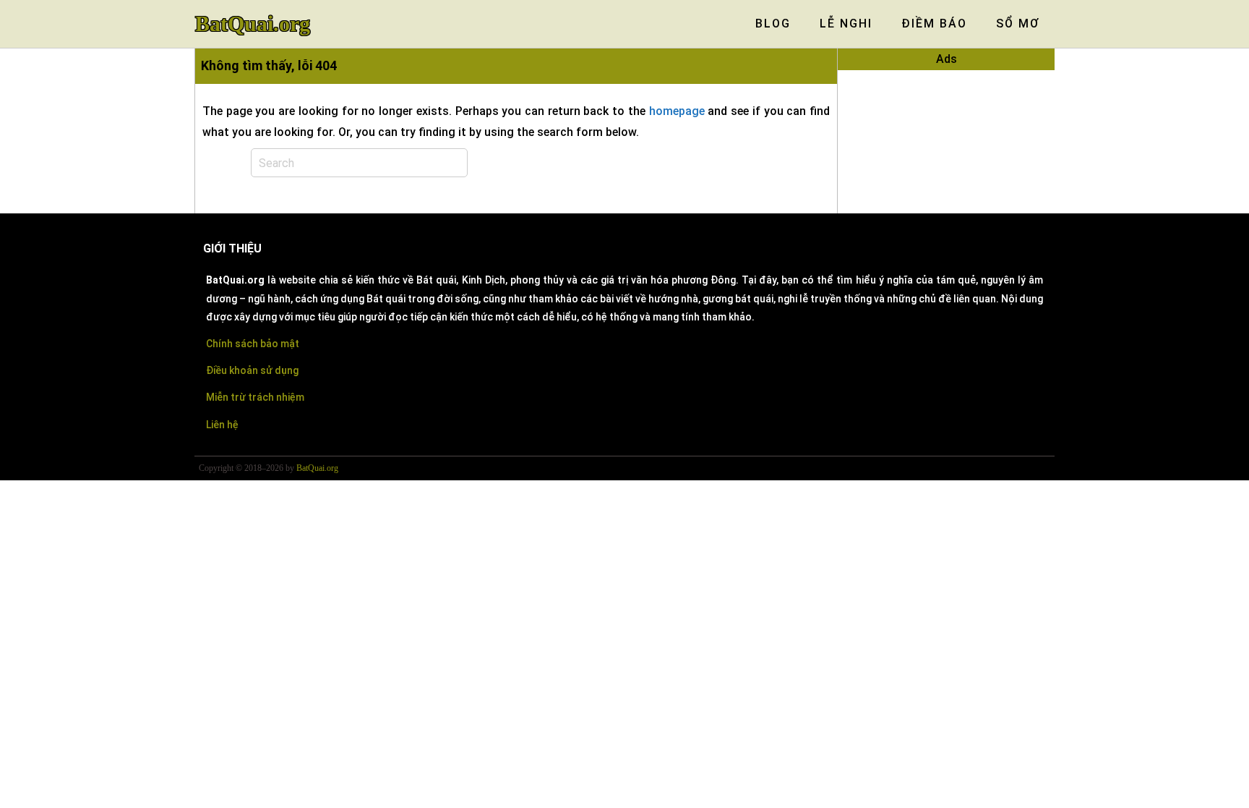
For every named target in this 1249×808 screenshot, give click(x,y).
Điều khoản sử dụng (252, 370)
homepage (677, 111)
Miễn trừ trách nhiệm (255, 397)
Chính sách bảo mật (252, 343)
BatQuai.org (252, 24)
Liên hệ (222, 424)
